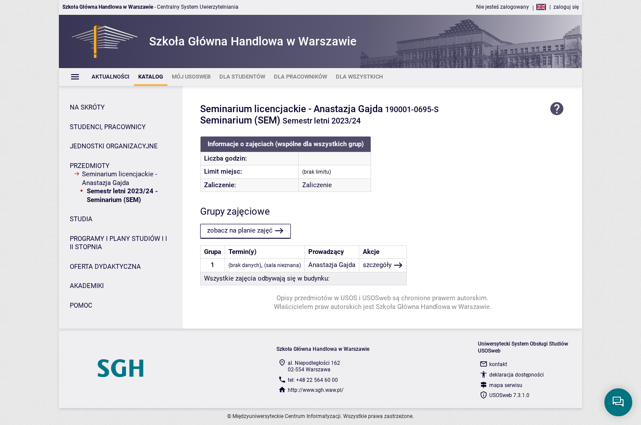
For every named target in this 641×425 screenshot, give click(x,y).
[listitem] (110, 77)
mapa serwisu (505, 385)
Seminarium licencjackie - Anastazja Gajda (119, 178)
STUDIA (81, 219)
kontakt (498, 364)
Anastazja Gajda (331, 265)
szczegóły (377, 265)
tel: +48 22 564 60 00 (313, 380)
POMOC (81, 305)
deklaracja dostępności (516, 375)
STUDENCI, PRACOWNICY (108, 127)
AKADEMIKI (87, 286)
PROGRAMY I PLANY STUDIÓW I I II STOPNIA (118, 243)
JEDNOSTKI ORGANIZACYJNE (114, 146)
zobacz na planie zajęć (240, 230)
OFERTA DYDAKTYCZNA (105, 267)
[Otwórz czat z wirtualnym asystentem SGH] (618, 402)
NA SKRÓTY (87, 107)
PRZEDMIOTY (89, 166)
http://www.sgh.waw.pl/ (316, 390)
